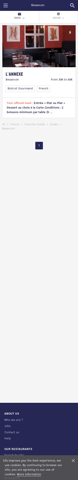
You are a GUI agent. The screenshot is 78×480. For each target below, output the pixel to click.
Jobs (7, 426)
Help (7, 438)
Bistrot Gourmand (20, 88)
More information (29, 474)
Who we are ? (13, 420)
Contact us (11, 432)
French (43, 88)
